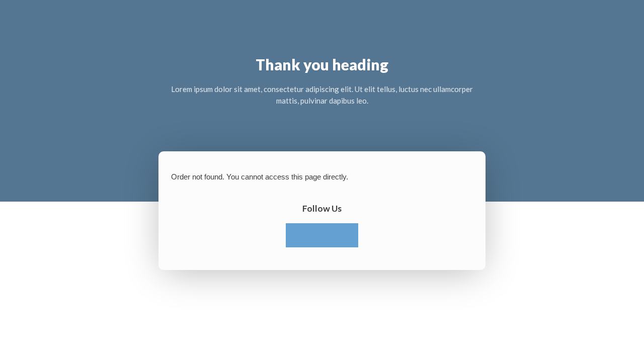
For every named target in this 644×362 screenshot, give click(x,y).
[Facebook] (298, 235)
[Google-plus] (346, 235)
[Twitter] (322, 235)
